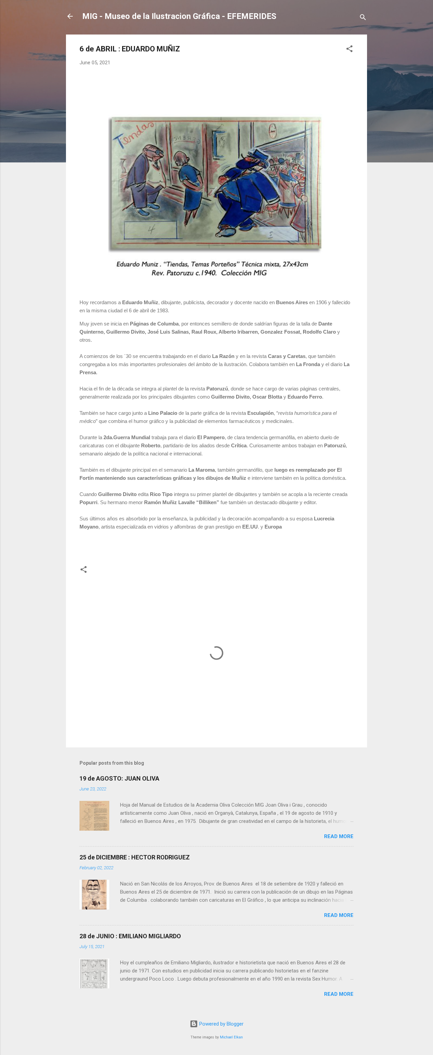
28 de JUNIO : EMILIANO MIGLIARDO (130, 936)
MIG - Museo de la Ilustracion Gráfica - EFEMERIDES (179, 16)
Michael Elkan (231, 1037)
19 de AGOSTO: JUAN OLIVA (119, 778)
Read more (339, 836)
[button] (349, 50)
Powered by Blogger (221, 1024)
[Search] (363, 18)
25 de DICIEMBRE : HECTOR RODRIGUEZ (134, 857)
